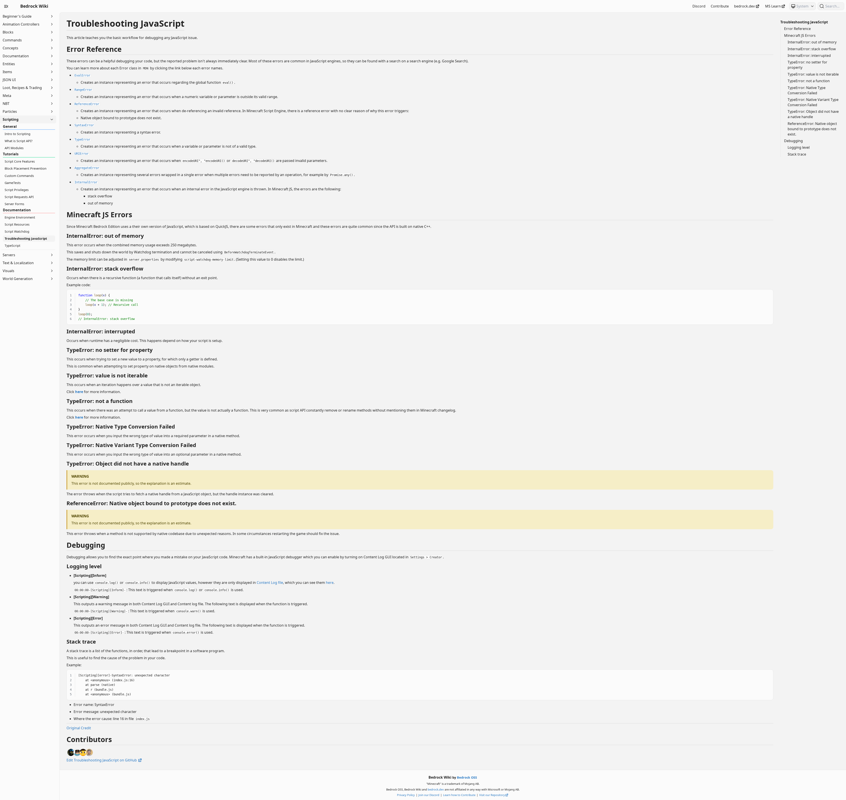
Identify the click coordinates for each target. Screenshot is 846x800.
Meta (7, 95)
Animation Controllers (21, 24)
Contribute (720, 6)
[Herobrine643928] (71, 752)
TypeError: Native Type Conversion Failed (807, 90)
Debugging (793, 140)
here (330, 582)
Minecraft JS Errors (800, 35)
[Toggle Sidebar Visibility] (6, 6)
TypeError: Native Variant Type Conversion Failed (813, 102)
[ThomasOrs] (89, 752)
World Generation (18, 278)
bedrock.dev (744, 6)
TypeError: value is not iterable (813, 74)
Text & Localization (18, 262)
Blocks (8, 32)
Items (7, 71)
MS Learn (773, 6)
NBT (6, 103)
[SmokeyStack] (83, 752)
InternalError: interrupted (809, 55)
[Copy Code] (767, 292)
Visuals (8, 270)
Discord (698, 6)
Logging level (799, 147)
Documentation (16, 56)
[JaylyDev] (77, 752)
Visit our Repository (492, 795)
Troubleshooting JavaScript (804, 22)
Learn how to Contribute (459, 795)
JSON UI (9, 79)
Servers (9, 254)
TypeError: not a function (809, 80)
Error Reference (797, 28)
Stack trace (797, 154)
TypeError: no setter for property (807, 65)
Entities (9, 63)
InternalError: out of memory (812, 42)
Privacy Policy (406, 795)
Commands (12, 40)
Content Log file (270, 582)
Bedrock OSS (467, 777)
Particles (10, 111)
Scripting (11, 119)
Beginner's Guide (17, 16)
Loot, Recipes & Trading (22, 87)
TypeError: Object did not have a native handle (813, 114)
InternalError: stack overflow (812, 48)
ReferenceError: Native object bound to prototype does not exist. (812, 129)
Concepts (10, 48)
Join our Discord (428, 795)
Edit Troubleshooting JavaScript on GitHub (102, 760)
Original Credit (79, 728)
